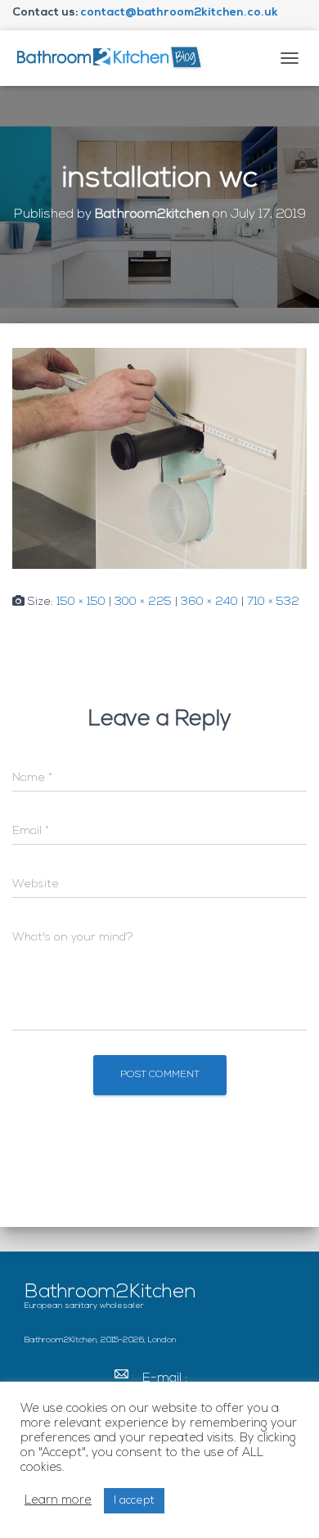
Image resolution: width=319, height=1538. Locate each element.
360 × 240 (209, 602)
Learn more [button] (58, 1501)
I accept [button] (134, 1500)
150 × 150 (81, 602)
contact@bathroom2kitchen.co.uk (179, 13)
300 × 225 (143, 602)
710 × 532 (273, 602)
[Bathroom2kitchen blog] (114, 58)
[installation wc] (159, 459)
